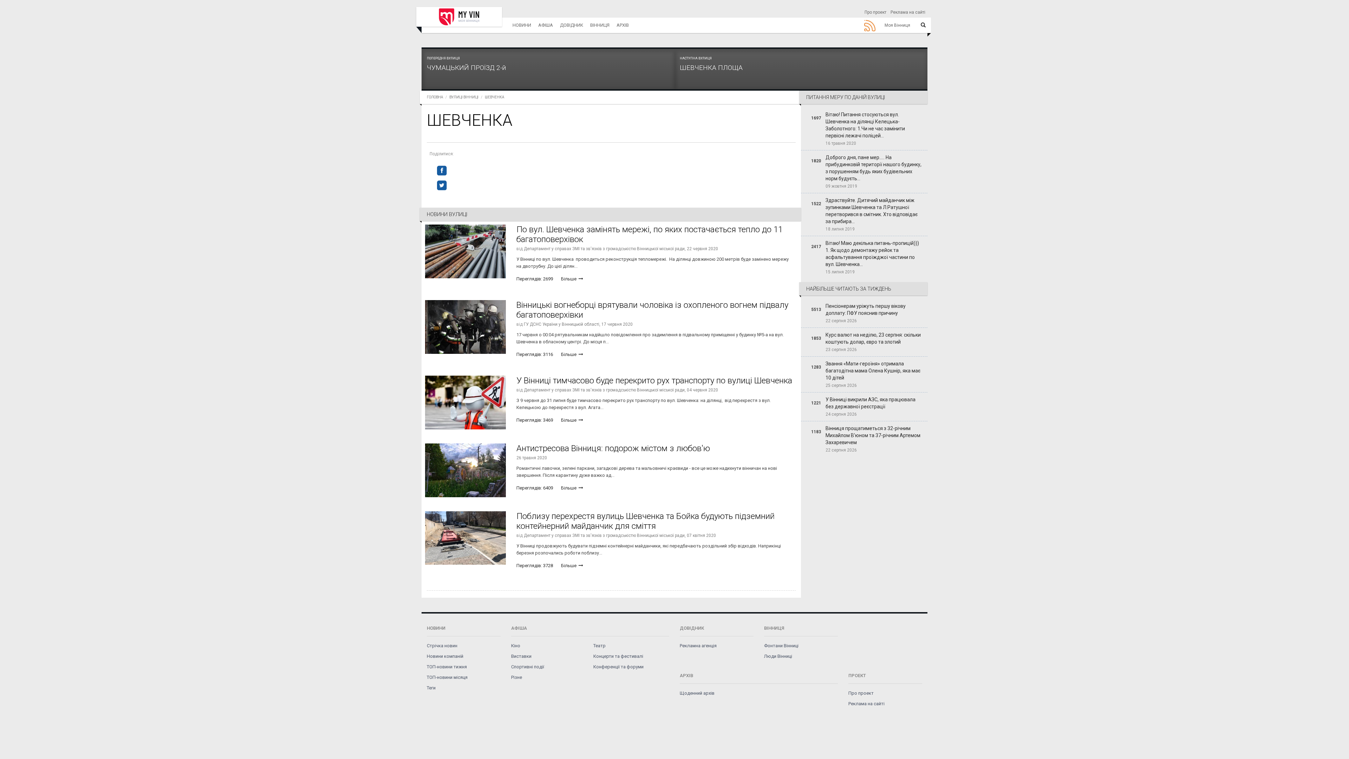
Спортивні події (527, 666)
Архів (623, 25)
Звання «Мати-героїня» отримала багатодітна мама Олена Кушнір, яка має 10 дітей (873, 371)
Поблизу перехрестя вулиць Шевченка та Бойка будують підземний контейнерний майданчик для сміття (645, 521)
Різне (516, 677)
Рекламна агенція (698, 645)
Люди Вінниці (778, 656)
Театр (599, 645)
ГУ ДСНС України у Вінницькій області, (562, 324)
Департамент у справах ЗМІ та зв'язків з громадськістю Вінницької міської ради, (605, 248)
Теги (431, 687)
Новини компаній (445, 656)
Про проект (875, 12)
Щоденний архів (697, 693)
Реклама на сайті (908, 12)
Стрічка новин (442, 645)
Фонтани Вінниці (781, 645)
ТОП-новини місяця (447, 677)
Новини (522, 25)
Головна (435, 97)
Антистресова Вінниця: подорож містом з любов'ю (613, 448)
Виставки (521, 656)
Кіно (515, 645)
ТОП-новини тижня (447, 666)
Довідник (571, 25)
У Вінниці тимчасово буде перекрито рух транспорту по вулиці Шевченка (654, 380)
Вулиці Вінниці (463, 97)
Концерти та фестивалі (618, 656)
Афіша (545, 25)
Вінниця (600, 25)
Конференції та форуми (618, 666)
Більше (569, 278)
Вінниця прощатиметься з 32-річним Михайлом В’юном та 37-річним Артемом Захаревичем (873, 435)
